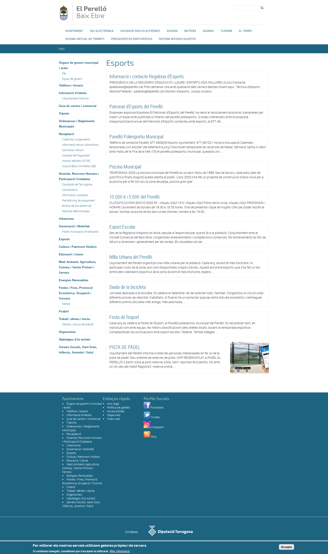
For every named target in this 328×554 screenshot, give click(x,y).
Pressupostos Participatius (131, 39)
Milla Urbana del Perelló (130, 257)
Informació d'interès (73, 93)
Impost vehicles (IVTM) (76, 160)
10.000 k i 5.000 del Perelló (134, 196)
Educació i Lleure (71, 254)
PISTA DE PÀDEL (124, 347)
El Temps (245, 31)
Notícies (190, 31)
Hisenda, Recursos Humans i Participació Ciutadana (79, 176)
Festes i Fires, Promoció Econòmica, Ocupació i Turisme (76, 293)
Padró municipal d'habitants (80, 231)
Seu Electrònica (102, 31)
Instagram (157, 427)
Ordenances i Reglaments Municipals (76, 123)
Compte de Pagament (76, 155)
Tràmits (64, 113)
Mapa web (113, 415)
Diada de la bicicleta (127, 287)
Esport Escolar (122, 227)
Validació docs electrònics (140, 31)
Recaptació (66, 134)
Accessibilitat (115, 411)
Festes (66, 304)
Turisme (226, 31)
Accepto (286, 547)
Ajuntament (74, 31)
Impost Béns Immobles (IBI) (79, 166)
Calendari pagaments (76, 139)
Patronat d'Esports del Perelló (136, 106)
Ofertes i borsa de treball (77, 324)
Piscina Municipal (125, 166)
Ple (64, 73)
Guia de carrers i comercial (77, 106)
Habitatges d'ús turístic (75, 339)
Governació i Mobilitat (74, 226)
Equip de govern (72, 78)
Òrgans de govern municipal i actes (78, 65)
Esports (64, 239)
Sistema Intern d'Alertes (177, 39)
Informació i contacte (75, 195)
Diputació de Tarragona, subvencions (77, 187)
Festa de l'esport (124, 317)
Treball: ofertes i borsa (74, 319)
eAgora (172, 31)
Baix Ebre (91, 12)
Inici (61, 49)
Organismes (67, 332)
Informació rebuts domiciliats (80, 144)
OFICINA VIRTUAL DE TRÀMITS (84, 39)
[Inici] (64, 19)
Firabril (64, 311)
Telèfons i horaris (71, 85)
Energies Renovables (73, 280)
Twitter (155, 417)
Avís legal (113, 404)
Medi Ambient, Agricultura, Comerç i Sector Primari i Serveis (77, 267)
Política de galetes (118, 407)
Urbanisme (66, 218)
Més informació (120, 551)
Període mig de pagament (78, 200)
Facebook (157, 407)
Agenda (208, 31)
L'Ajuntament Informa (75, 98)
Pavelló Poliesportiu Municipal (136, 136)
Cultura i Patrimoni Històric (78, 246)
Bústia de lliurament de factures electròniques (76, 208)
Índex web (113, 419)
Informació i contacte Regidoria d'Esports (146, 76)
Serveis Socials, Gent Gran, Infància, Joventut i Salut (78, 349)
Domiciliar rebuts (73, 150)
